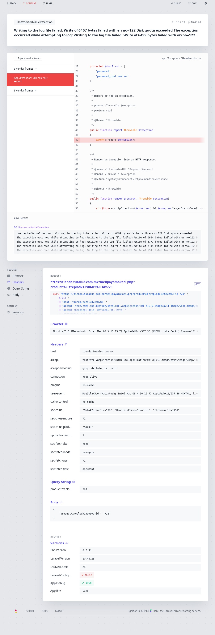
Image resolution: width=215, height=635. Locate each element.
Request (12, 269)
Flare (156, 611)
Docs (44, 611)
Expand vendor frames (29, 58)
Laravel (59, 611)
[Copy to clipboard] (197, 233)
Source (30, 611)
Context (12, 306)
